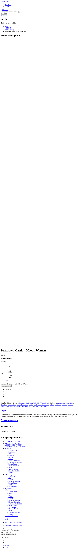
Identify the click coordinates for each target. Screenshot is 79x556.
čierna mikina (12, 405)
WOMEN (8, 28)
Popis (3, 410)
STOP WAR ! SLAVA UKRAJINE (15, 447)
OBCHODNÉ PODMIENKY (14, 522)
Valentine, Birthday (14, 471)
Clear (6, 380)
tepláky (9, 406)
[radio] (43, 363)
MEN (6, 490)
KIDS (6, 474)
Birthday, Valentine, (14, 512)
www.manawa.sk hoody (39, 406)
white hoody (16, 406)
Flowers (10, 457)
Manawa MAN (13, 509)
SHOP (7, 6)
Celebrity (11, 455)
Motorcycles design (14, 502)
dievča (19, 405)
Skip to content (5, 1)
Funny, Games (12, 464)
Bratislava (4, 405)
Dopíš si (10, 493)
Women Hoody (9, 30)
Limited (10, 472)
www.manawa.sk (26, 406)
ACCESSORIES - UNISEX (13, 445)
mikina (52, 405)
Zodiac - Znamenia (14, 460)
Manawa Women (13, 466)
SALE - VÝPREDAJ (11, 516)
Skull (10, 467)
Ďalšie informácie (9, 420)
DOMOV (8, 5)
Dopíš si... (11, 452)
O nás (6, 519)
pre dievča (58, 405)
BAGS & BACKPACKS (12, 443)
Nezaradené (8, 488)
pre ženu (64, 405)
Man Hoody (12, 507)
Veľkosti (3, 361)
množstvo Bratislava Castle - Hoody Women (14, 384)
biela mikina (69, 403)
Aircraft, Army (12, 450)
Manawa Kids (12, 486)
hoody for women (43, 405)
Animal (10, 459)
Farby (2, 374)
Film (9, 453)
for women (24, 405)
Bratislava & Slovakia (26, 403)
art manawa (61, 403)
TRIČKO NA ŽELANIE (12, 441)
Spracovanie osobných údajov (14, 525)
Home (6, 26)
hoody (35, 405)
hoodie (31, 405)
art (56, 403)
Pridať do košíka (6, 386)
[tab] (39, 410)
